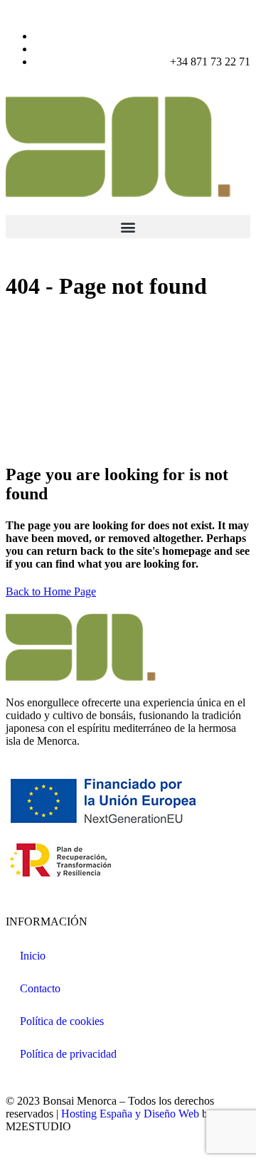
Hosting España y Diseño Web (130, 1114)
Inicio (33, 956)
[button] (128, 226)
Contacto (40, 988)
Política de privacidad (68, 1054)
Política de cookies (62, 1021)
